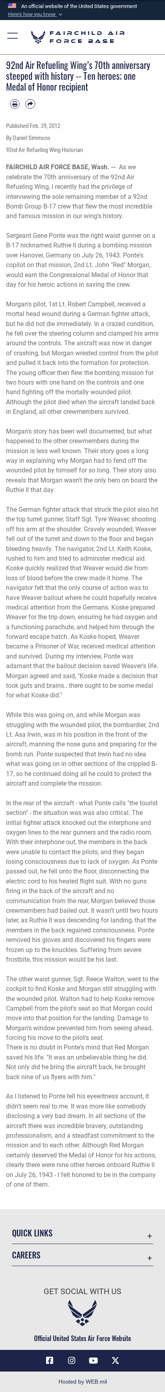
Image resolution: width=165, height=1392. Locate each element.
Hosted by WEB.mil (82, 1381)
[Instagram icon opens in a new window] (72, 1361)
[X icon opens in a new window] (115, 1361)
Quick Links (32, 1233)
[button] (36, 14)
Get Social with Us (82, 1291)
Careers (26, 1255)
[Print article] (15, 104)
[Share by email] (30, 104)
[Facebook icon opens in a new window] (50, 1361)
